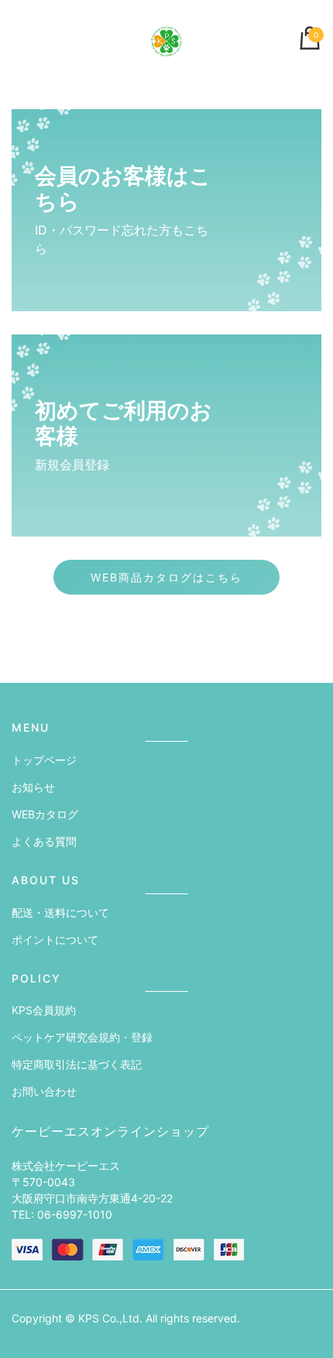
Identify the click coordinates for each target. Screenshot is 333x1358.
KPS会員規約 (44, 1010)
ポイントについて (55, 939)
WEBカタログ (45, 814)
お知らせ (33, 787)
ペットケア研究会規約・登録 (82, 1037)
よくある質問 (44, 841)
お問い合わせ (44, 1091)
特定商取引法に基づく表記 (77, 1064)
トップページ (44, 759)
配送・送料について (60, 912)
